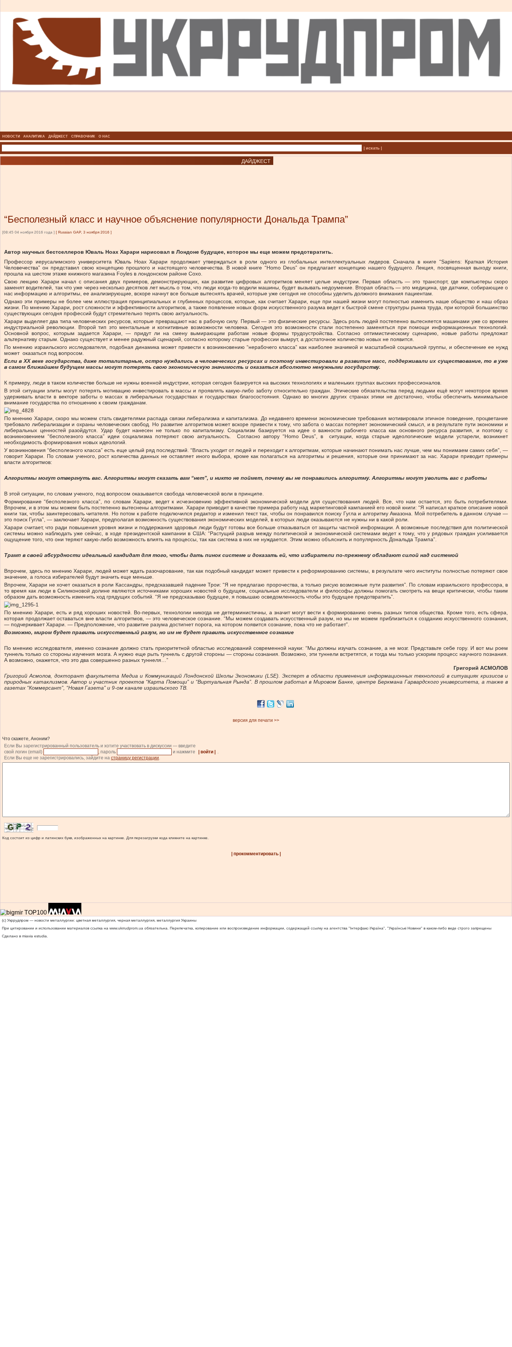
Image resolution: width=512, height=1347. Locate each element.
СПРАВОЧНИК (83, 136)
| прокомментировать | (256, 853)
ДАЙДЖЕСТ (58, 136)
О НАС (104, 136)
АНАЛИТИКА (34, 136)
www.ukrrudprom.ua (126, 928)
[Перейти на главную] (256, 129)
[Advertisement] (90, 178)
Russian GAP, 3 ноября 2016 (83, 232)
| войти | (207, 751)
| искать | (373, 148)
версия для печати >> (256, 720)
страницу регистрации (135, 757)
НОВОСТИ (11, 136)
